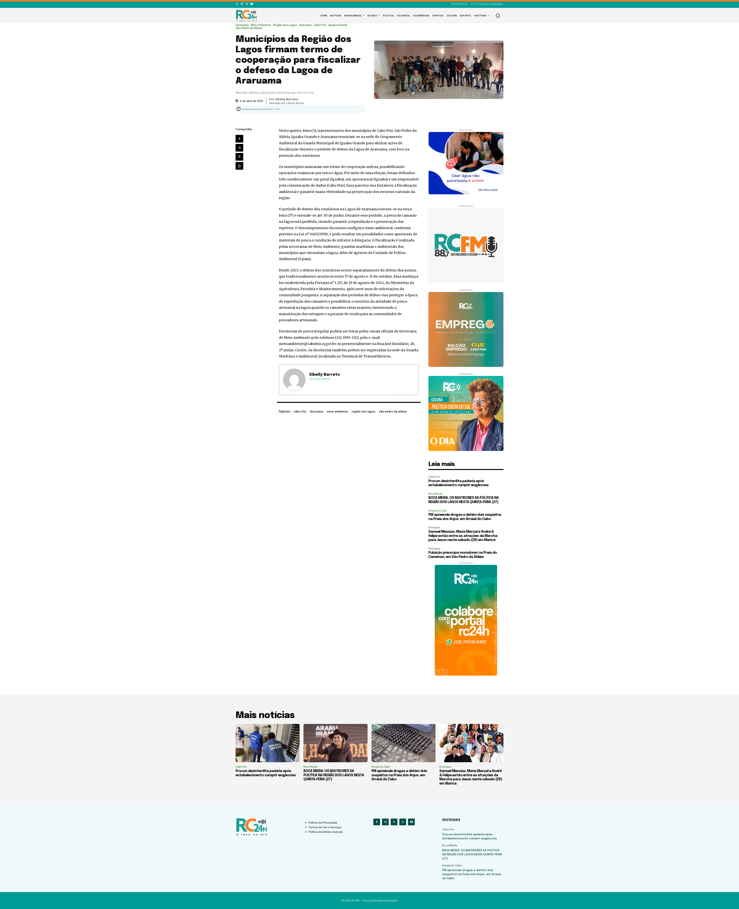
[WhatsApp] (239, 166)
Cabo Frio (319, 25)
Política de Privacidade (322, 822)
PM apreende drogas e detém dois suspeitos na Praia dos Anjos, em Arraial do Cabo (399, 775)
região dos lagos (363, 411)
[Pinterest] (239, 157)
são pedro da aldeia (393, 411)
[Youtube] (251, 4)
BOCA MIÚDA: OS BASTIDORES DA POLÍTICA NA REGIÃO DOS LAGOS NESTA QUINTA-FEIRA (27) (333, 775)
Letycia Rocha (295, 103)
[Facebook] (237, 4)
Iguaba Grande (337, 25)
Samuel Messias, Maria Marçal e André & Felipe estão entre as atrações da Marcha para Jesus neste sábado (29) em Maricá (462, 536)
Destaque (242, 25)
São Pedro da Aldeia (249, 28)
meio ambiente (337, 411)
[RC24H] (247, 15)
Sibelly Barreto (324, 375)
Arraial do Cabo (437, 510)
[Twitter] (246, 4)
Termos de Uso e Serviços (324, 827)
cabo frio (299, 411)
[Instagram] (241, 4)
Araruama (305, 25)
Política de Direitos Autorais (325, 831)
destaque (316, 411)
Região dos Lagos (285, 25)
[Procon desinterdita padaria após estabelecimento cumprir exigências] (268, 743)
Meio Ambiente (261, 25)
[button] (497, 15)
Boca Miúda (435, 493)
